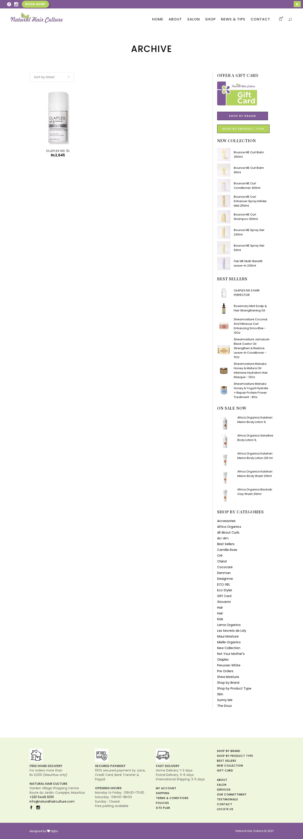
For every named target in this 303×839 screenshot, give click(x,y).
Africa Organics (229, 526)
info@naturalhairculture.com (52, 801)
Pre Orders (225, 671)
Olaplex (223, 659)
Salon (221, 785)
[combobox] (52, 77)
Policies (162, 803)
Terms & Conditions (172, 798)
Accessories (226, 521)
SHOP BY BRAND (242, 116)
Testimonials (227, 799)
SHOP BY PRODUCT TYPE (243, 128)
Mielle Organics (229, 642)
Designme (225, 578)
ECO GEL (223, 584)
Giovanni (224, 602)
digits (54, 831)
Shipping (162, 793)
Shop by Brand (228, 682)
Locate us (225, 809)
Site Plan (163, 808)
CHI (219, 555)
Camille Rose (227, 550)
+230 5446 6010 (42, 797)
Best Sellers (225, 544)
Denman (224, 573)
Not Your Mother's (231, 654)
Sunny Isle (224, 700)
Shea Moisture (228, 677)
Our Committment (232, 794)
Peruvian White (228, 665)
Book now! (35, 4)
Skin (220, 694)
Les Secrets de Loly (231, 630)
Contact (224, 804)
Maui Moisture (228, 636)
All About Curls (228, 532)
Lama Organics (229, 625)
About (222, 780)
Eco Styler (224, 590)
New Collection (228, 648)
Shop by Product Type (234, 688)
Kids (220, 619)
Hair (220, 607)
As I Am (222, 538)
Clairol (222, 561)
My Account (166, 788)
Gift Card (224, 596)
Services (224, 789)
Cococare (225, 567)
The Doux (224, 705)
